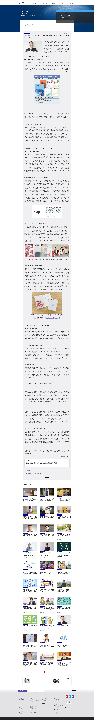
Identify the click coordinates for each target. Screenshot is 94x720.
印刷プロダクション (21, 698)
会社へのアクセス (32, 701)
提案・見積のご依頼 (23, 690)
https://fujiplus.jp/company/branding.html (53, 318)
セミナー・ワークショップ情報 (64, 15)
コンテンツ (61, 13)
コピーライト (56, 711)
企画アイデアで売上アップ (22, 712)
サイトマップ (56, 713)
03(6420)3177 (41, 690)
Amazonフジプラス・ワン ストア (58, 705)
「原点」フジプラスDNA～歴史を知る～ (33, 704)
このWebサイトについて (56, 709)
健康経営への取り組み (33, 712)
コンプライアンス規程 (33, 708)
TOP (18, 6)
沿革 (31, 698)
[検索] (75, 0)
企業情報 (53, 3)
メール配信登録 (44, 700)
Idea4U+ (62, 3)
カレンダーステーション (57, 699)
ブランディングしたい (22, 714)
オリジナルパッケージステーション (59, 700)
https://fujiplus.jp (27, 470)
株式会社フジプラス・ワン (57, 706)
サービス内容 (35, 3)
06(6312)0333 (33, 690)
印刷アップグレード (21, 699)
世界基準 (31, 711)
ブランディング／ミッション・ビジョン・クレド (34, 700)
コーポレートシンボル (33, 706)
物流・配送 (20, 703)
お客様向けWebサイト (56, 694)
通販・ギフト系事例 (21, 707)
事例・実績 (45, 3)
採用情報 (31, 707)
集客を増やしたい (21, 711)
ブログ (60, 19)
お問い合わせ (72, 3)
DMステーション (56, 698)
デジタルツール (21, 700)
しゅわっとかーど (56, 704)
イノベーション (27, 6)
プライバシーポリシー (57, 712)
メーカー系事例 (21, 708)
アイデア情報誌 (61, 17)
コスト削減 (20, 713)
